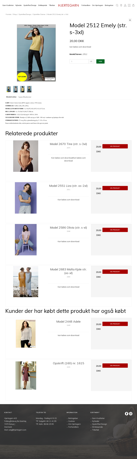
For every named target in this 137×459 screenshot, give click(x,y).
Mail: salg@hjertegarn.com (15, 430)
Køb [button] (100, 61)
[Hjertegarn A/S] (68, 5)
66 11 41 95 (51, 421)
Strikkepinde (42, 5)
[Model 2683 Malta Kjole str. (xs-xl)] (25, 286)
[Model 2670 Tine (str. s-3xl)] (25, 160)
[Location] (121, 5)
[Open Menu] (129, 5)
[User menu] (125, 5)
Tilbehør (52, 5)
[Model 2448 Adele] (25, 338)
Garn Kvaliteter (8, 5)
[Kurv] (133, 5)
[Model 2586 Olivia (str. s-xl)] (25, 244)
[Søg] (117, 5)
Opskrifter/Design (29, 5)
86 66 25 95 (49, 424)
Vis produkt (115, 146)
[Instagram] (130, 413)
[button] (130, 20)
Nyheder (18, 5)
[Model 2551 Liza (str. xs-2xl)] (25, 202)
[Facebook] (126, 413)
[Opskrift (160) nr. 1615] (25, 380)
